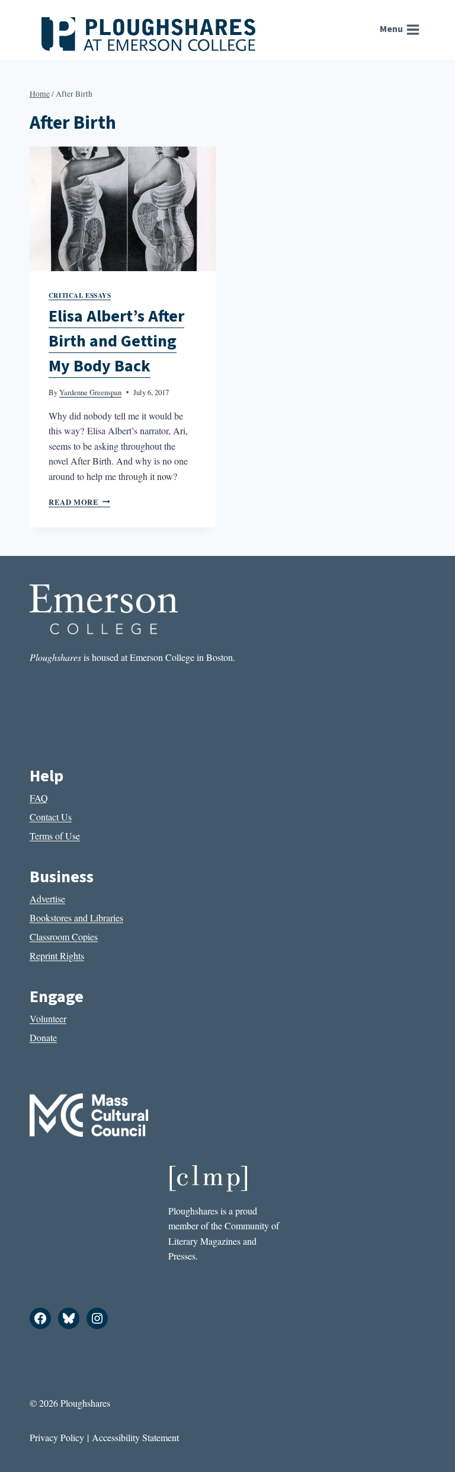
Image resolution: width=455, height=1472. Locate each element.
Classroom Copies (64, 936)
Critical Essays (80, 295)
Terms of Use (55, 835)
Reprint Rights (57, 955)
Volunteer (48, 1018)
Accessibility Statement (135, 1437)
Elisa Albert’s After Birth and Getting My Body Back (116, 341)
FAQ (39, 797)
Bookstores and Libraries (76, 917)
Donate (43, 1037)
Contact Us (51, 816)
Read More (79, 502)
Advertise (47, 898)
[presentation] (123, 209)
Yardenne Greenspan (90, 392)
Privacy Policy (57, 1437)
